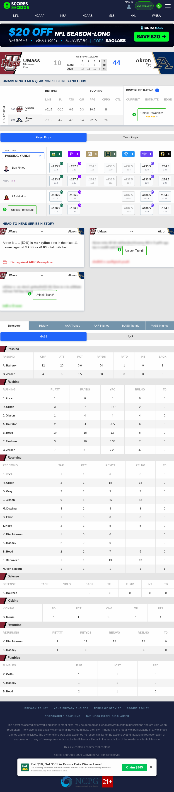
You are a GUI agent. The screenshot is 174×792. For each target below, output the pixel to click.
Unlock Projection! (22, 209)
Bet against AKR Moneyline (31, 262)
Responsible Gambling (63, 716)
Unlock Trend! (134, 250)
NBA (63, 15)
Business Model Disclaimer (107, 716)
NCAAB (87, 15)
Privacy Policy (36, 708)
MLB (112, 15)
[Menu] (168, 6)
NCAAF (39, 15)
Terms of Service (107, 708)
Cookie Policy (138, 708)
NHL (133, 15)
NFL (16, 15)
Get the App (144, 6)
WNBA (156, 15)
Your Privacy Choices (71, 708)
